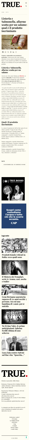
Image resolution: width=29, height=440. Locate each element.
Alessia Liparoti (9, 387)
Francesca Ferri (11, 384)
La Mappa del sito (14, 420)
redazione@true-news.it (12, 394)
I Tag (14, 424)
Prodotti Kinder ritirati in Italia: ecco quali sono (13, 255)
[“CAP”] (14, 216)
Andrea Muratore (6, 386)
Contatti (14, 426)
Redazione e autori (14, 417)
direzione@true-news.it (8, 396)
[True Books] (13, 199)
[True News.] (12, 4)
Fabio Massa (16, 381)
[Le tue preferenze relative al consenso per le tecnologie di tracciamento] (26, 437)
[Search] (26, 6)
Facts (7, 12)
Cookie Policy (14, 429)
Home (3, 12)
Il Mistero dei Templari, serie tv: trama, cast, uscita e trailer (14, 279)
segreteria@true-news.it (18, 401)
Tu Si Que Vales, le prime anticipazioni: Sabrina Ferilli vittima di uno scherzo (13, 329)
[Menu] (26, 3)
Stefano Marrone (20, 384)
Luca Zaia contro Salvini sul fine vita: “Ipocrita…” (13, 353)
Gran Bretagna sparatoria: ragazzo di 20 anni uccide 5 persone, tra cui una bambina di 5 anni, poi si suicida (14, 301)
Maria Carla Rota (16, 386)
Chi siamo (14, 419)
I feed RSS (14, 422)
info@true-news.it (6, 411)
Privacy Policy (14, 427)
